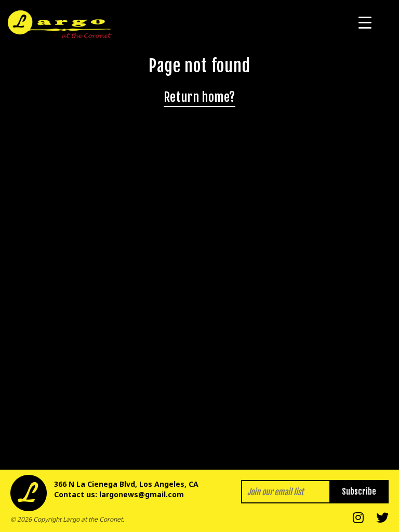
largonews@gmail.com (141, 494)
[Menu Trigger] (365, 22)
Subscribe (359, 491)
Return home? (199, 97)
